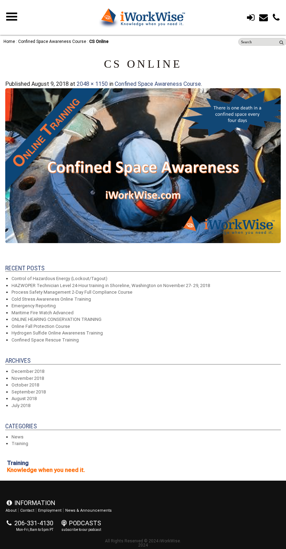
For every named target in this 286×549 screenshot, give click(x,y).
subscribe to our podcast (81, 530)
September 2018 (29, 391)
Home (9, 41)
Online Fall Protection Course (41, 326)
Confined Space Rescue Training (45, 340)
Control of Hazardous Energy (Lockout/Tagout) (59, 278)
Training (20, 443)
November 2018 (28, 378)
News (17, 436)
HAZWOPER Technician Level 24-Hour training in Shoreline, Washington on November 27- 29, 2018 (111, 285)
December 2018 (28, 371)
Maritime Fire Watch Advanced (43, 312)
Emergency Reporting (34, 305)
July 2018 (21, 405)
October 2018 (25, 385)
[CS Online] (143, 241)
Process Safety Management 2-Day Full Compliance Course (72, 292)
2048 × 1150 (92, 84)
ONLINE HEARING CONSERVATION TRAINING (56, 319)
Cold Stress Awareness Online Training (51, 299)
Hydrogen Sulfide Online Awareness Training (57, 333)
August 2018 (24, 398)
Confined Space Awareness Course (52, 41)
